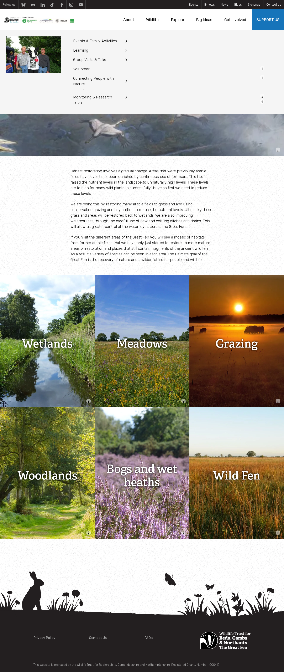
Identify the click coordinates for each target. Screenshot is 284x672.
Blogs (238, 4)
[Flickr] (33, 4)
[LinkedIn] (42, 4)
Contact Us (98, 638)
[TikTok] (52, 4)
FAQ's (148, 638)
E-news (209, 4)
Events (193, 4)
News (224, 4)
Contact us (273, 4)
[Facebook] (61, 4)
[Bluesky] (23, 4)
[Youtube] (80, 4)
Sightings (254, 4)
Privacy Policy (44, 638)
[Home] (39, 20)
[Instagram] (71, 4)
